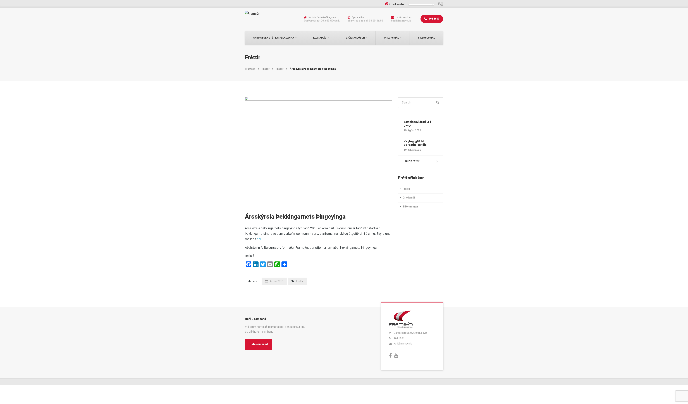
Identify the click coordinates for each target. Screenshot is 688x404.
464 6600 (433, 18)
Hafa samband (259, 344)
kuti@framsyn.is (403, 343)
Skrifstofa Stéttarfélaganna (273, 37)
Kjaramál (319, 37)
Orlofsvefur (397, 4)
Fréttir (299, 281)
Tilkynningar (410, 206)
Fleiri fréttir (412, 161)
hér (259, 239)
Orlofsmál (391, 37)
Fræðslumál (426, 37)
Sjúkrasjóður (355, 37)
